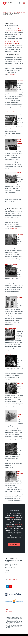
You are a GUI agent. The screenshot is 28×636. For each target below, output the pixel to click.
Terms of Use (8, 611)
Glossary (7, 613)
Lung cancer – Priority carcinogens (14, 12)
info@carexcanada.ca (13, 579)
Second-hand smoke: (10, 328)
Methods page (11, 74)
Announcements (8, 14)
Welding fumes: (9, 354)
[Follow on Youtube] (10, 586)
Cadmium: (20, 383)
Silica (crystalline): (20, 473)
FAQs (6, 609)
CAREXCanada (9, 13)
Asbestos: (20, 80)
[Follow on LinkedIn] (7, 586)
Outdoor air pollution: (11, 112)
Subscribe (14, 544)
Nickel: (19, 444)
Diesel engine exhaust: (19, 141)
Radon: (19, 172)
